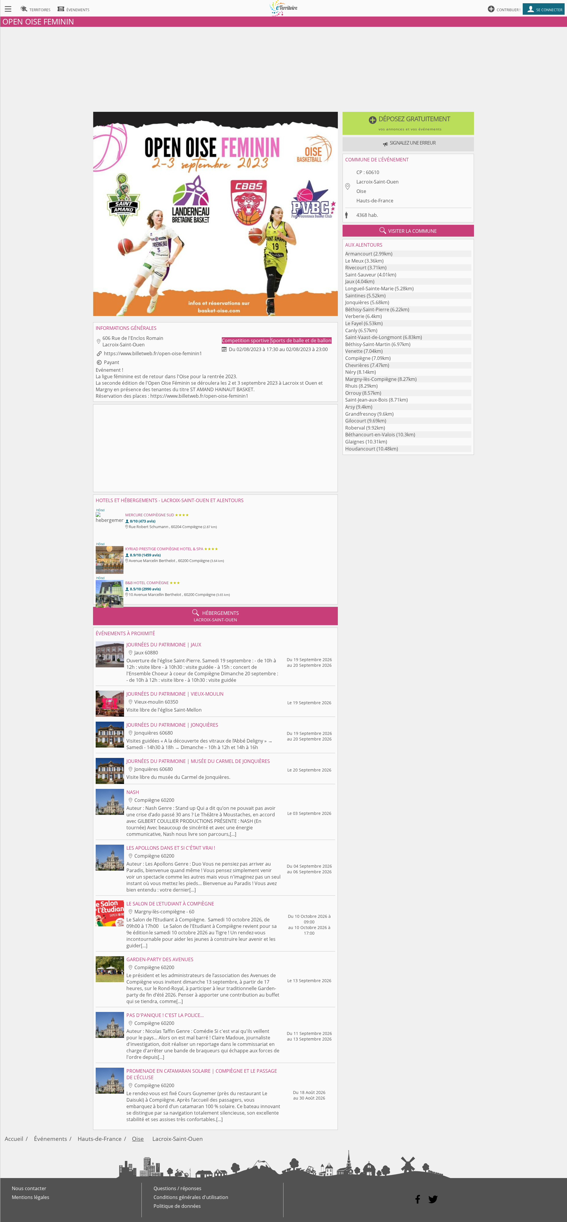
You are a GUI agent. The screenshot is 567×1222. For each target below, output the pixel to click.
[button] (408, 123)
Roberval (355, 428)
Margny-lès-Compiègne (371, 379)
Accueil (14, 1139)
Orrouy (353, 393)
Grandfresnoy (360, 414)
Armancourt (358, 253)
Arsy (350, 407)
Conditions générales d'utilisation (191, 1197)
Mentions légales (30, 1197)
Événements (50, 1139)
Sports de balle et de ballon (301, 340)
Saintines (355, 295)
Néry (350, 372)
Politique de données (177, 1206)
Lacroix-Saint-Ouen (377, 181)
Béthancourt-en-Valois (370, 434)
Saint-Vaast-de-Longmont (373, 337)
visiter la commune (408, 230)
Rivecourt (355, 267)
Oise (361, 191)
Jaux (349, 281)
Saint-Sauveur (360, 274)
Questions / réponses (177, 1188)
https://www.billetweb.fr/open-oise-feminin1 (153, 353)
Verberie (354, 316)
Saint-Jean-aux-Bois (366, 400)
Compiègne (358, 358)
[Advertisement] (283, 68)
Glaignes (354, 441)
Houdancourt (360, 448)
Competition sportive (246, 340)
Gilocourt (355, 420)
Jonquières (357, 302)
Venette (354, 351)
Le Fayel (354, 323)
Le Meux (354, 261)
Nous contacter (29, 1188)
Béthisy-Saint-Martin (367, 344)
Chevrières (357, 365)
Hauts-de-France (374, 200)
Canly (351, 330)
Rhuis (351, 386)
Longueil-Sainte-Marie (369, 288)
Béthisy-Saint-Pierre (367, 309)
